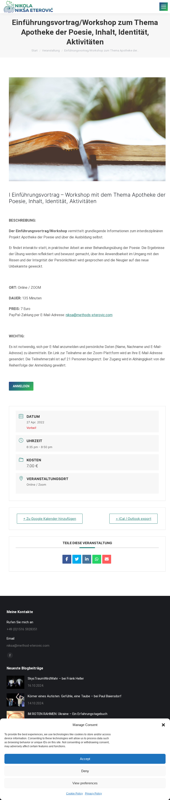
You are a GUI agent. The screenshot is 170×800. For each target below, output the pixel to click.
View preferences (85, 783)
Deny (85, 771)
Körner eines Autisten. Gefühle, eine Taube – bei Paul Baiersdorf (75, 696)
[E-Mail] (106, 559)
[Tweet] (76, 559)
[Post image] (15, 682)
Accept (85, 759)
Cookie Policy (74, 793)
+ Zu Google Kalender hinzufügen (49, 519)
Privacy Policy (93, 793)
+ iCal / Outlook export (133, 519)
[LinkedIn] (86, 559)
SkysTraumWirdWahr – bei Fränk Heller (56, 678)
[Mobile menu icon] (163, 6)
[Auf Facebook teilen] (66, 559)
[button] (163, 725)
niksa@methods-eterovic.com (89, 315)
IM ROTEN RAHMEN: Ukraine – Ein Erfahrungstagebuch (67, 714)
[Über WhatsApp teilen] (96, 559)
